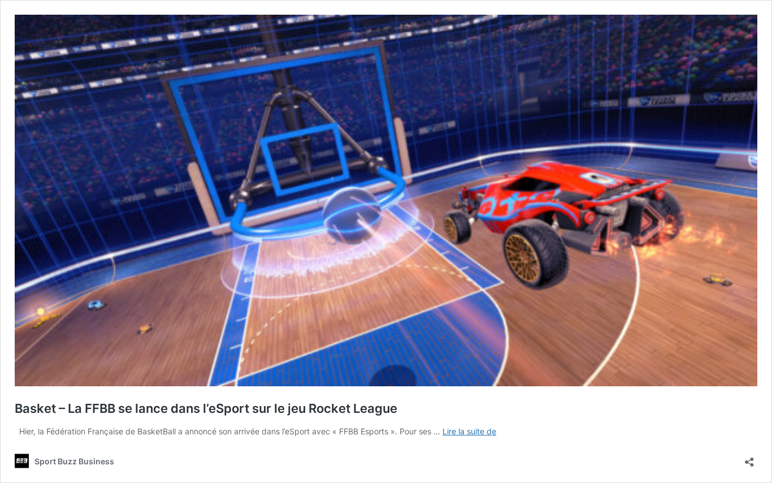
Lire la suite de (469, 431)
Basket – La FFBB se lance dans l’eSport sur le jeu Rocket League (206, 408)
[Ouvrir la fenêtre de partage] (749, 458)
